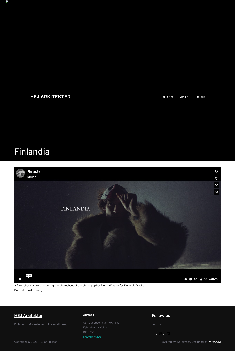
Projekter (167, 96)
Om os (184, 96)
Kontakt (200, 96)
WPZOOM (214, 341)
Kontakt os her (92, 337)
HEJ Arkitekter (50, 96)
